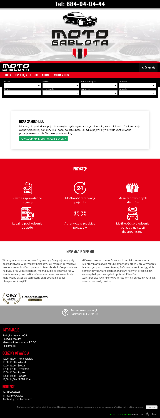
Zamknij (151, 407)
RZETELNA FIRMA (61, 75)
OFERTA (7, 75)
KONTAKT (46, 75)
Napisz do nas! (126, 414)
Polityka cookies (11, 339)
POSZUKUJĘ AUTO (22, 75)
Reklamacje (9, 345)
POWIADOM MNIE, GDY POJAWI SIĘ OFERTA (43, 138)
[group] (80, 31)
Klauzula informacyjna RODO (19, 342)
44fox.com (154, 414)
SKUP (36, 75)
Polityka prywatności (14, 335)
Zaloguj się (149, 67)
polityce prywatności (136, 407)
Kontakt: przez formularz (17, 399)
